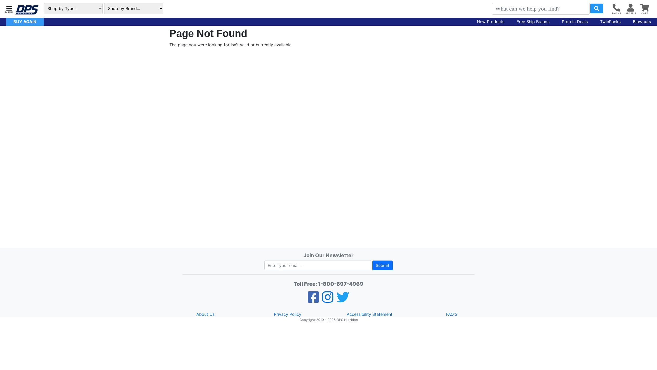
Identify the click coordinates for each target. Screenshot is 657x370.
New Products (490, 21)
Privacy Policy (287, 314)
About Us (205, 314)
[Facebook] (313, 300)
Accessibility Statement (369, 314)
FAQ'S (451, 314)
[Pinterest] (328, 300)
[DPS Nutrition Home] (26, 10)
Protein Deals (575, 21)
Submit (382, 265)
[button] (9, 9)
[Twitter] (343, 300)
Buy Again (24, 21)
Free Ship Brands (533, 21)
